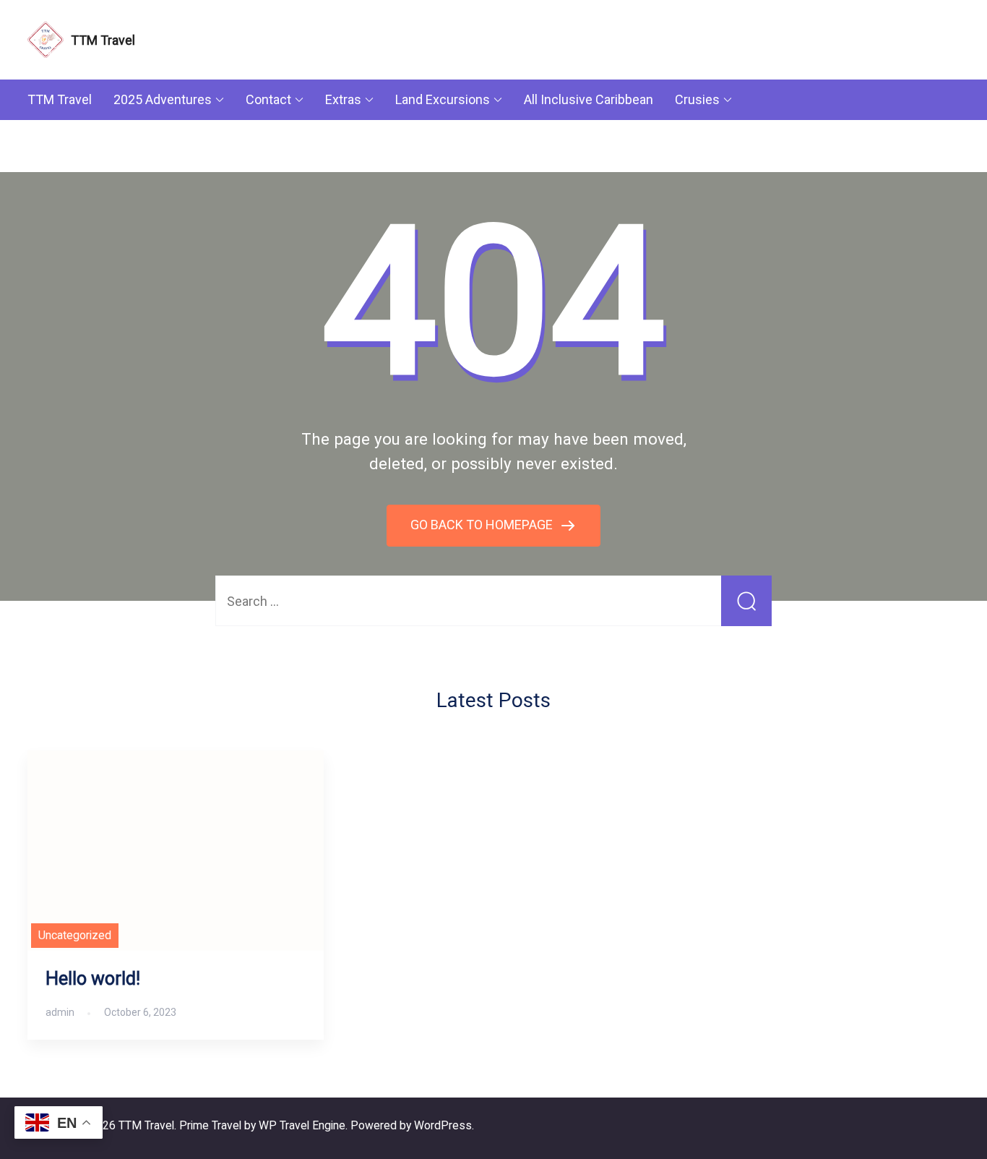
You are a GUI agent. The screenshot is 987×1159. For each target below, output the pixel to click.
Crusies (697, 99)
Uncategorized (74, 935)
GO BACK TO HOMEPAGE (483, 524)
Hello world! (93, 978)
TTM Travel (103, 40)
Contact (268, 99)
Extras (343, 99)
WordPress (443, 1125)
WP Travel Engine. (303, 1125)
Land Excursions (442, 99)
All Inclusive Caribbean (588, 99)
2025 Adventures (162, 99)
